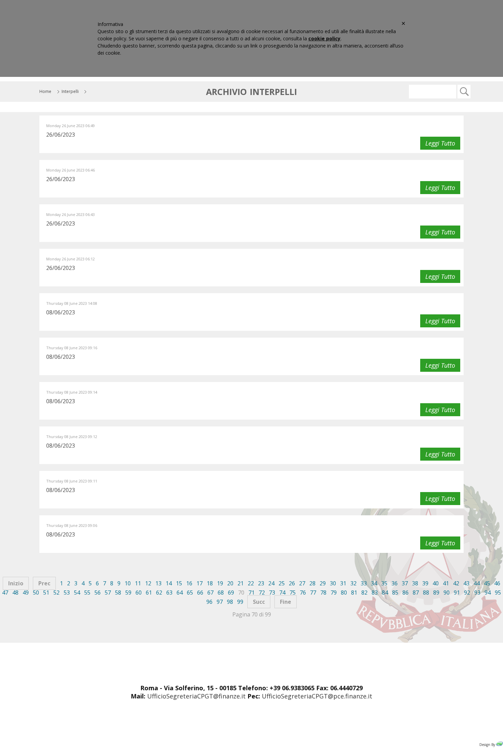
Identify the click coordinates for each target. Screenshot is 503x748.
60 (139, 592)
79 (334, 592)
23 (261, 583)
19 (220, 583)
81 (354, 592)
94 (488, 592)
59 (128, 592)
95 (498, 592)
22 (251, 583)
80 (344, 592)
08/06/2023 (60, 312)
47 (5, 592)
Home (45, 91)
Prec (44, 583)
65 (190, 592)
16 (189, 583)
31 (343, 583)
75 (292, 592)
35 (384, 583)
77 (313, 592)
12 (148, 583)
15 (179, 583)
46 (497, 583)
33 (364, 583)
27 (302, 583)
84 (385, 592)
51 (46, 592)
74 (282, 592)
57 (108, 592)
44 (477, 583)
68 (221, 592)
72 (262, 592)
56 (97, 592)
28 (312, 583)
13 (158, 583)
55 (87, 592)
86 (405, 592)
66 (200, 592)
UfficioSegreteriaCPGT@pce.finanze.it (317, 696)
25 (282, 583)
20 (230, 583)
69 (231, 592)
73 (272, 592)
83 (375, 592)
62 (159, 592)
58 (118, 592)
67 (210, 592)
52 (56, 592)
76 (303, 592)
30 (333, 583)
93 (477, 592)
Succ (259, 602)
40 (436, 583)
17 (199, 583)
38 (415, 583)
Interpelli (70, 91)
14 (169, 583)
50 (36, 592)
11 (138, 583)
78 (323, 592)
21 (240, 583)
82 (364, 592)
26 (292, 583)
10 (128, 583)
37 (405, 583)
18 (210, 583)
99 (240, 602)
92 (467, 592)
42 (456, 583)
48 (15, 592)
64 (180, 592)
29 (323, 583)
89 (436, 592)
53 (67, 592)
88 (426, 592)
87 (416, 592)
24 (271, 583)
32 (353, 583)
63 (169, 592)
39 (425, 583)
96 (209, 602)
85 (395, 592)
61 (149, 592)
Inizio (15, 583)
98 (230, 602)
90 (446, 592)
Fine (285, 602)
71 (251, 592)
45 (487, 583)
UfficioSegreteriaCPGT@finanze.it (196, 696)
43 (466, 583)
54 (77, 592)
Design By (487, 744)
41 (446, 583)
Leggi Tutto (440, 143)
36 (394, 583)
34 (374, 583)
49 (26, 592)
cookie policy (324, 38)
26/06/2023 (60, 134)
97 (220, 602)
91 (457, 592)
